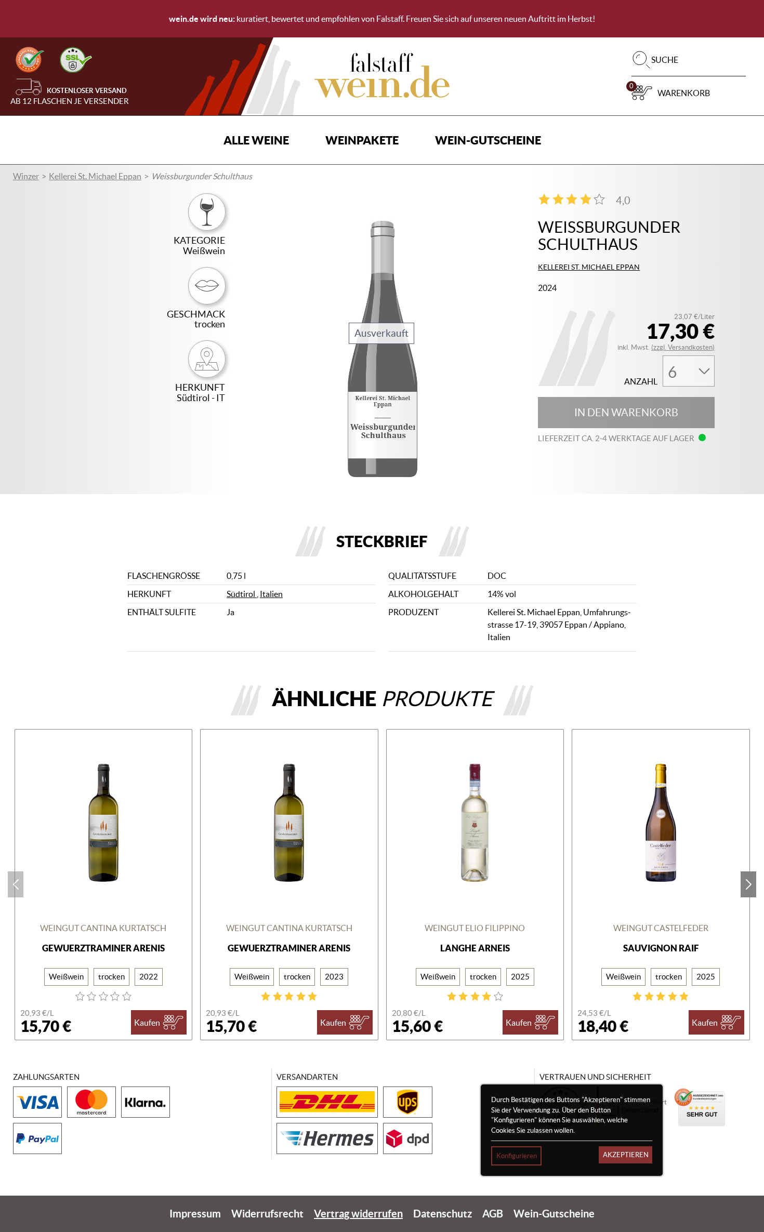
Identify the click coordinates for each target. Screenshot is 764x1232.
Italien (271, 594)
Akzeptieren (626, 1155)
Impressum (195, 1214)
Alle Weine (256, 140)
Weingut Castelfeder (660, 928)
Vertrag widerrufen (358, 1214)
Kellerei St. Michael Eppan (95, 176)
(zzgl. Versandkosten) (683, 347)
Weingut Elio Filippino (475, 928)
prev (15, 884)
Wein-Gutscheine (488, 140)
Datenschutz (442, 1214)
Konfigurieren (516, 1156)
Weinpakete (362, 140)
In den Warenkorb (626, 412)
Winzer (26, 176)
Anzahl (640, 381)
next (748, 884)
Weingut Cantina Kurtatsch (103, 928)
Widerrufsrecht (267, 1214)
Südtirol (242, 594)
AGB (492, 1214)
